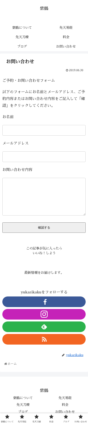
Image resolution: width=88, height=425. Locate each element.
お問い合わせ (65, 411)
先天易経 (65, 398)
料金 (65, 404)
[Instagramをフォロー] (44, 314)
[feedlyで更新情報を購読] (44, 326)
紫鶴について (23, 398)
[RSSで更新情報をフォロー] (44, 339)
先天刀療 (23, 404)
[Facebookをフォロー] (44, 301)
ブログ (23, 411)
